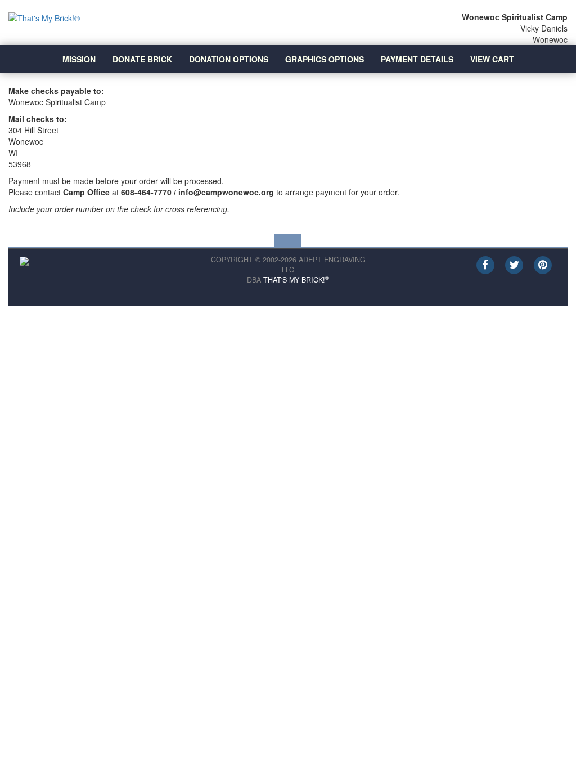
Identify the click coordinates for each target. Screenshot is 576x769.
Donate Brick (142, 59)
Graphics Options (324, 59)
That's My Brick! (296, 280)
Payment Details (417, 59)
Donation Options (228, 59)
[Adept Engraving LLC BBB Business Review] (24, 260)
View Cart (492, 59)
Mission (79, 59)
